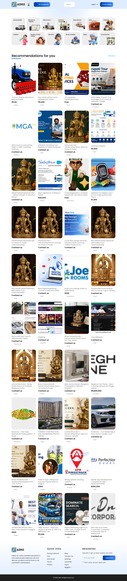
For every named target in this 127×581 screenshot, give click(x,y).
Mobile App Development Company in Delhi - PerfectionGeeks (101, 482)
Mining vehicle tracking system (74, 481)
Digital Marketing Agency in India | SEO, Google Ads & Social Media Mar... (76, 529)
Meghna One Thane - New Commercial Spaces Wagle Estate (102, 386)
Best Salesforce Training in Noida (49, 194)
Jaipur (42, 442)
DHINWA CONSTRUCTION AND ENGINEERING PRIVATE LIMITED (49, 434)
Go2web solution (98, 146)
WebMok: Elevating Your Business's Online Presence (49, 146)
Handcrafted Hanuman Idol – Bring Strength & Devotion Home (23, 195)
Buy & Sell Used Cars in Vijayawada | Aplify (21, 337)
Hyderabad (70, 201)
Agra (94, 152)
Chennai (96, 107)
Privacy (49, 565)
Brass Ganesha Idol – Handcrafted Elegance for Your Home (22, 482)
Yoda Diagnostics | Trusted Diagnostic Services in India (76, 194)
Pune (68, 105)
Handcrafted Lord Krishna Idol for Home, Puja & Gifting (103, 289)
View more (111, 56)
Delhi (42, 153)
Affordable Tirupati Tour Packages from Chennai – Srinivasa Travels (102, 99)
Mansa (16, 105)
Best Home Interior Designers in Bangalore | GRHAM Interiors (77, 386)
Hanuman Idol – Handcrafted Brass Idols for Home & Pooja (76, 147)
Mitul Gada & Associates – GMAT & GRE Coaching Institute (23, 147)
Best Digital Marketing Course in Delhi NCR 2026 (48, 289)
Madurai (43, 343)
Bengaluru (70, 394)
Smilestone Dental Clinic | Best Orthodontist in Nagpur (23, 528)
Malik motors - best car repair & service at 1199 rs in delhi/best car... (49, 529)
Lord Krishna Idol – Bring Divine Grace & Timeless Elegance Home (22, 386)
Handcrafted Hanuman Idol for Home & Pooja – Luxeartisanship (23, 243)
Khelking (41, 337)
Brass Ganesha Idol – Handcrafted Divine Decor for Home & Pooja (49, 386)
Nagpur (42, 489)
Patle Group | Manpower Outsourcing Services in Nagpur (48, 482)
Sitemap (68, 559)
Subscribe (109, 558)
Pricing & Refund (53, 553)
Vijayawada (17, 344)
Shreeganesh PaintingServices (71, 98)
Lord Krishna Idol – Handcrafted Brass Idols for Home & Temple (76, 434)
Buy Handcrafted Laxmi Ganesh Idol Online (47, 98)
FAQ (48, 556)
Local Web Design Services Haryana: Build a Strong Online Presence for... (76, 243)
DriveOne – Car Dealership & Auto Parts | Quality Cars (103, 433)
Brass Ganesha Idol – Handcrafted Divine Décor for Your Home (75, 338)
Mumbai (16, 155)
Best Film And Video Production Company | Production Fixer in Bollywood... (100, 530)
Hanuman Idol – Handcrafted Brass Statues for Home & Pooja (49, 243)
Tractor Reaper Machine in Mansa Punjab (23, 98)
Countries (68, 562)
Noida (42, 105)
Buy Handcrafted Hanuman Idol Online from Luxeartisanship (102, 243)
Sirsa (68, 250)
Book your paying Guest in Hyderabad (76, 289)
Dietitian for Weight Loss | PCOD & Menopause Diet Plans (102, 195)
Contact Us (69, 556)
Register (68, 567)
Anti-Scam (51, 559)
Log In (67, 565)
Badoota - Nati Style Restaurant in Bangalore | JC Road (24, 434)
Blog (66, 553)
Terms (49, 562)
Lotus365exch (97, 337)
